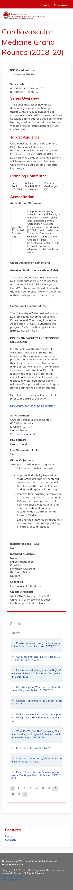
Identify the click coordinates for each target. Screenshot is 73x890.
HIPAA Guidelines (12, 880)
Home (9, 836)
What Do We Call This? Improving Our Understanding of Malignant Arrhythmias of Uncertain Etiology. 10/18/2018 (36, 734)
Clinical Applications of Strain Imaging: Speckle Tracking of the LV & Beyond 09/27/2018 (36, 775)
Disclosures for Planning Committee (32, 406)
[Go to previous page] (12, 788)
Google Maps (31, 434)
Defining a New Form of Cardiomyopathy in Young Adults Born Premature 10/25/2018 (36, 718)
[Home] (36, 14)
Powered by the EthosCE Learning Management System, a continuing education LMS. (59, 887)
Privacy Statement (12, 876)
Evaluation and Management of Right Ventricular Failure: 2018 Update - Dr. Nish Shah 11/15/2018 (36, 673)
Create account (61, 5)
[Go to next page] (25, 794)
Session (15, 633)
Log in (47, 5)
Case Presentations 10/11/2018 (34, 748)
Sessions (10, 840)
